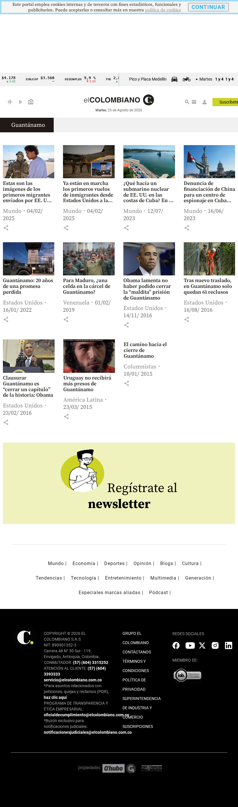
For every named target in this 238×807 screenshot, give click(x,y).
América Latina (83, 400)
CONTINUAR (208, 7)
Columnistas (140, 366)
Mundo (12, 211)
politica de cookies (163, 10)
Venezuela (76, 303)
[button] (6, 228)
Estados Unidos (23, 303)
